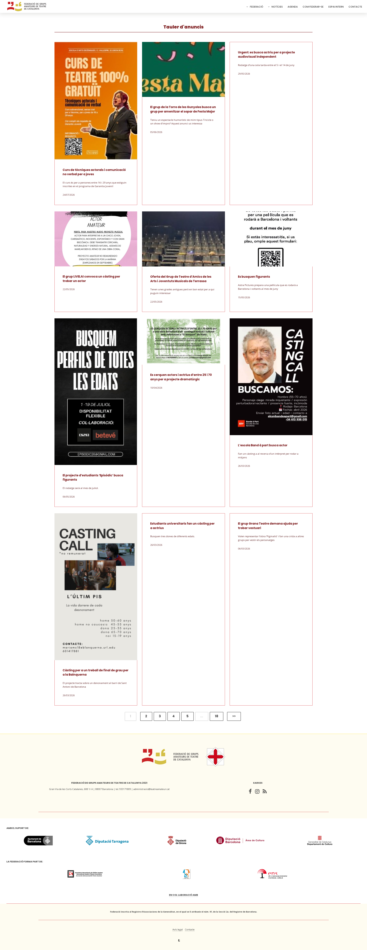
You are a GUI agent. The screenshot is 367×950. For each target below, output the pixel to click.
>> (234, 716)
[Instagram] (257, 792)
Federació (256, 6)
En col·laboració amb (183, 895)
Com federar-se (313, 6)
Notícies (277, 6)
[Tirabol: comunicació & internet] (183, 940)
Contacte (355, 6)
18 (216, 716)
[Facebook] (250, 792)
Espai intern (336, 6)
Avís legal (177, 929)
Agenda (293, 6)
